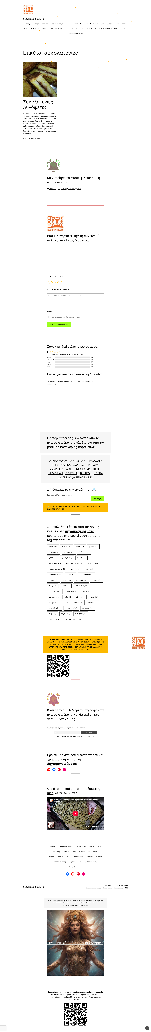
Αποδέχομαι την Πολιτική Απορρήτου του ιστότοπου (76, 736)
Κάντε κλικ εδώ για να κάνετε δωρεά (74, 997)
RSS (126, 888)
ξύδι (67, 597)
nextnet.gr (124, 885)
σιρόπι (78, 603)
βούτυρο (84, 552)
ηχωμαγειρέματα (33, 18)
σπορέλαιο (71, 608)
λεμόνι (96, 580)
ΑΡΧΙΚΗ (54, 460)
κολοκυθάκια (86, 575)
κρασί (67, 580)
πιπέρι (53, 603)
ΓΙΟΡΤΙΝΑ (71, 473)
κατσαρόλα (55, 575)
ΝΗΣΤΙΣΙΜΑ (83, 469)
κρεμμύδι (81, 580)
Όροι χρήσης (107, 888)
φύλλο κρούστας (73, 619)
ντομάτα (54, 597)
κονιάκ (53, 580)
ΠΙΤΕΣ (54, 464)
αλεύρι (66, 547)
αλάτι (53, 547)
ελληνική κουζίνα (74, 563)
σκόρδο (92, 603)
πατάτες (93, 597)
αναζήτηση (83, 489)
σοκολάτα (54, 608)
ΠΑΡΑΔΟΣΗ (93, 460)
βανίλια (53, 552)
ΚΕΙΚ (96, 469)
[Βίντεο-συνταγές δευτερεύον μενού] (95, 28)
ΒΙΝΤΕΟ (85, 473)
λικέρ (52, 586)
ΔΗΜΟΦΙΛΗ (55, 473)
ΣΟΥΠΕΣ (78, 464)
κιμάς (70, 575)
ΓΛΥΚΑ (79, 460)
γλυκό (81, 558)
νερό (85, 591)
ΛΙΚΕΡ (69, 469)
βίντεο (93, 547)
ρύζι (66, 603)
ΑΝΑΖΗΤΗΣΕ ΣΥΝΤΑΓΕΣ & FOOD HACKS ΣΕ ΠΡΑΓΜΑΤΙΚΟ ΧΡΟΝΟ (73, 506)
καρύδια (90, 569)
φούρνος (54, 619)
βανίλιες (69, 552)
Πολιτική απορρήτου (93, 888)
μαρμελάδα (81, 586)
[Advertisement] (75, 407)
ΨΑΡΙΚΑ (66, 464)
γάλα (53, 558)
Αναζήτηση (97, 499)
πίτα (79, 597)
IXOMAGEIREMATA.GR (60, 644)
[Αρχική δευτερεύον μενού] (30, 23)
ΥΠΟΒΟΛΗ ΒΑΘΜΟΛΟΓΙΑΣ (59, 324)
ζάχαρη (93, 563)
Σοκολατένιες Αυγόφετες (38, 104)
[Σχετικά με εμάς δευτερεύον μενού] (111, 28)
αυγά (80, 547)
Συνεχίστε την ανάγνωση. (32, 138)
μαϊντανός (54, 591)
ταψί (52, 614)
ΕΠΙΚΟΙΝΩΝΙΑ (84, 477)
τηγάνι (65, 614)
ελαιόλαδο (55, 563)
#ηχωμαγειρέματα (79, 531)
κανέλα (75, 569)
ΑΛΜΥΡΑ (66, 460)
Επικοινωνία (118, 888)
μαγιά (66, 586)
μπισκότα (71, 591)
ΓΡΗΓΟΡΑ (92, 464)
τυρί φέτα (80, 614)
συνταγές (87, 608)
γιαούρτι (67, 558)
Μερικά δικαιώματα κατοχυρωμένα (59, 901)
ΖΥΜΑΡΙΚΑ (56, 469)
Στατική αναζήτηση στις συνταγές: (60, 495)
